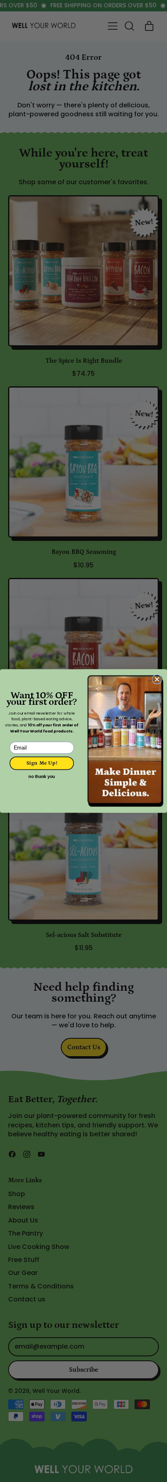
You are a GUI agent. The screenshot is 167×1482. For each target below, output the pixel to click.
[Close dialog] (157, 679)
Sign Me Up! (42, 763)
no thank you (41, 776)
